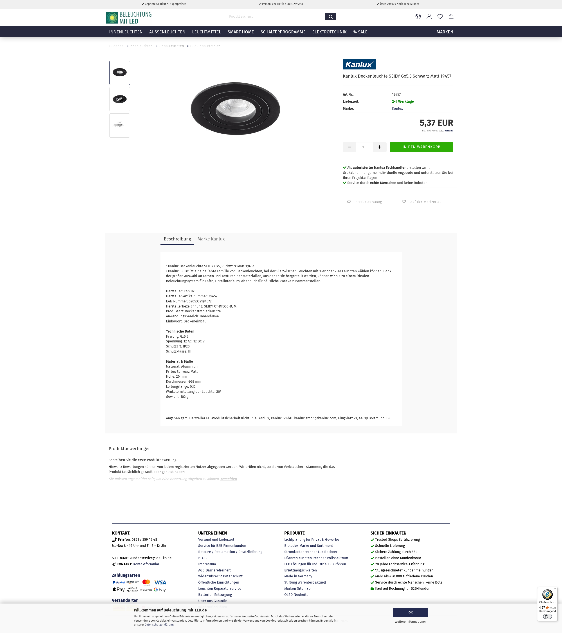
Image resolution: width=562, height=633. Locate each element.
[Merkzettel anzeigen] (440, 16)
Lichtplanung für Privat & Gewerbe (311, 539)
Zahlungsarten (126, 575)
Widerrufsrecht (210, 576)
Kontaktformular (146, 564)
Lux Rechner (327, 552)
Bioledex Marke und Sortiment (308, 546)
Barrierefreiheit (218, 570)
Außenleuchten (167, 32)
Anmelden (228, 479)
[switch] (547, 616)
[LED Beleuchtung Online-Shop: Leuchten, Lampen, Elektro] (129, 17)
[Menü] (555, 589)
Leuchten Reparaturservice (219, 588)
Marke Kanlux (211, 239)
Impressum (207, 564)
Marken (290, 588)
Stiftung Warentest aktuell (305, 582)
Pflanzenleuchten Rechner (305, 558)
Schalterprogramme (283, 32)
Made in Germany (298, 576)
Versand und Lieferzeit (216, 539)
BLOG (202, 558)
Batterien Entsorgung (215, 595)
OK (411, 612)
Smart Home (241, 32)
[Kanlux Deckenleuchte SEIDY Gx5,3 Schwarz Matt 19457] (235, 112)
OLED (288, 595)
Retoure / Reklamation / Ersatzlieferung (230, 552)
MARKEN (445, 32)
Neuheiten (302, 595)
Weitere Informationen (411, 622)
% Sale (360, 32)
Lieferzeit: (351, 101)
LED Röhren (337, 564)
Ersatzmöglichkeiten (300, 570)
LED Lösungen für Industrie (305, 564)
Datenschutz (233, 576)
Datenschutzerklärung (159, 624)
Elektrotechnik (329, 32)
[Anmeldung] (429, 16)
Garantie (220, 601)
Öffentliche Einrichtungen (218, 582)
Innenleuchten (126, 32)
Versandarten (125, 600)
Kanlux (397, 108)
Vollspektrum (337, 558)
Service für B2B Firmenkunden (222, 546)
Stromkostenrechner (300, 552)
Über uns (205, 601)
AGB (201, 570)
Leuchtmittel (206, 32)
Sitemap (304, 588)
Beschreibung (177, 239)
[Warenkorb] (451, 16)
